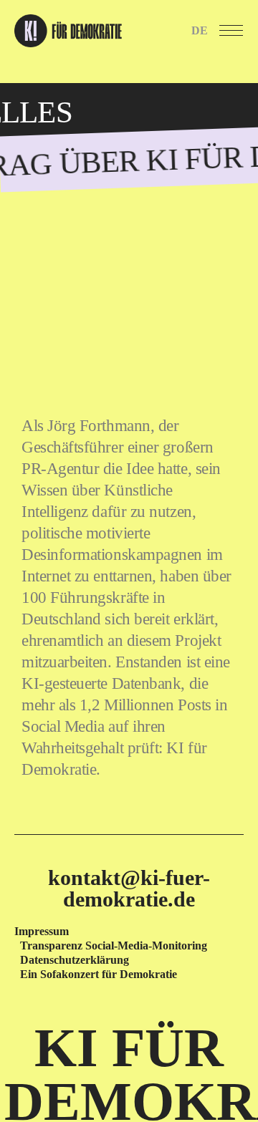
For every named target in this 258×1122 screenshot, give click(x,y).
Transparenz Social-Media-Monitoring (113, 945)
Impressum (41, 931)
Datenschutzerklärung (74, 960)
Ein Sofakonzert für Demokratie (98, 974)
